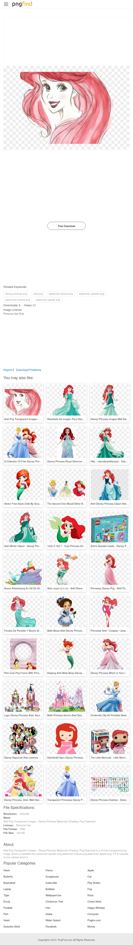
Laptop (7, 889)
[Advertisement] (66, 41)
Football (7, 907)
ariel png (38, 293)
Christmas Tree (54, 901)
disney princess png (16, 293)
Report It (8, 370)
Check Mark (94, 901)
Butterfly (8, 876)
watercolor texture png (17, 299)
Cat (89, 876)
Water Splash (53, 920)
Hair (48, 907)
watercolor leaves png (61, 293)
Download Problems (28, 370)
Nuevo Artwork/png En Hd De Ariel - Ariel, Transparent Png (36, 588)
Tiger (6, 895)
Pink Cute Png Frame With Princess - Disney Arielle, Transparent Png (42, 673)
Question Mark (11, 926)
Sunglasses (52, 876)
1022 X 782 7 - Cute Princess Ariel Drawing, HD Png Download (81, 546)
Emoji (6, 901)
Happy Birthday (96, 907)
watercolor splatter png (91, 293)
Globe (49, 914)
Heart (6, 870)
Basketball (9, 882)
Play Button (93, 882)
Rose (90, 895)
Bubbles (50, 889)
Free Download (66, 226)
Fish (5, 914)
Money (91, 926)
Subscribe (51, 882)
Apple (90, 870)
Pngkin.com (94, 920)
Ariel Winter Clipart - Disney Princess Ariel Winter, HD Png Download (41, 546)
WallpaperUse (53, 895)
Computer (93, 914)
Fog (89, 889)
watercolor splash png (48, 299)
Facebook (51, 926)
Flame (49, 870)
